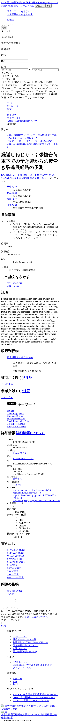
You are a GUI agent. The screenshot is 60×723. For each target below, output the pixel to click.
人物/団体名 (7, 37)
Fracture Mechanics (16, 418)
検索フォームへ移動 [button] (23, 5)
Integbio (52, 91)
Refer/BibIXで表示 (16, 562)
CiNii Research (20, 662)
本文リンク (7, 73)
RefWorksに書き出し (17, 550)
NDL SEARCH (14, 283)
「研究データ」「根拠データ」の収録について (31, 141)
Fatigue (10, 411)
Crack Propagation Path (18, 421)
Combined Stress (15, 416)
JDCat (54, 85)
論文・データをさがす (18, 11)
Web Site (9, 178)
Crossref (27, 82)
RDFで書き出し (15, 559)
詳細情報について (30, 433)
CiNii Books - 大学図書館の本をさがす (32, 665)
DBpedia (18, 91)
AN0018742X (19, 453)
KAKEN (30, 91)
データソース (8, 79)
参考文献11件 (37, 178)
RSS (15, 681)
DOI (3, 61)
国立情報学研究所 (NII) (25, 651)
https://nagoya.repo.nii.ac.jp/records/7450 (32, 490)
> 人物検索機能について (24, 121)
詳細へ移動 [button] (7, 5)
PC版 (3, 625)
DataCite (39, 82)
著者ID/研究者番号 (11, 43)
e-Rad (41, 91)
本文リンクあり (12, 76)
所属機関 (5, 49)
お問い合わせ (20, 648)
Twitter (16, 684)
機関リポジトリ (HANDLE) (37, 175)
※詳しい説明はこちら (36, 617)
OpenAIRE (18, 97)
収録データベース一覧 (24, 639)
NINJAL (8, 88)
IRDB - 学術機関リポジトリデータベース (34, 697)
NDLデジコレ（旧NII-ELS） (22, 85)
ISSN (3, 55)
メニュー (40, 6)
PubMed (8, 94)
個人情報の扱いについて (25, 645)
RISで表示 (12, 565)
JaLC (7, 82)
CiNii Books (39, 88)
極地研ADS (40, 94)
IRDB (16, 82)
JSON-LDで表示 (15, 577)
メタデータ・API (22, 668)
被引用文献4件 (21, 178)
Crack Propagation (15, 413)
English (10, 19)
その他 (10, 594)
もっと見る (7, 384)
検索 (48, 6)
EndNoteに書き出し (17, 553)
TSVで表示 (12, 571)
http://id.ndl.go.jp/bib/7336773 (27, 492)
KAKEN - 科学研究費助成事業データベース (35, 694)
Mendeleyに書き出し (17, 556)
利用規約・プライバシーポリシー (30, 642)
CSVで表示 (13, 574)
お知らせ (17, 678)
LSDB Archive (23, 94)
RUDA (44, 85)
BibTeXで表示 (14, 568)
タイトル (5, 31)
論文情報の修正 (15, 591)
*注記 (28, 377)
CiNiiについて (20, 636)
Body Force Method (16, 426)
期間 (3, 66)
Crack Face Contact (16, 424)
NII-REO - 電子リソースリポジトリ (31, 700)
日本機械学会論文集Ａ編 (20, 357)
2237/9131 (18, 479)
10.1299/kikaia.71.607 (23, 458)
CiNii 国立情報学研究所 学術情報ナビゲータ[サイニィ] (29, 2)
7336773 (17, 485)
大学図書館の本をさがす (20, 14)
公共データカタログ (38, 97)
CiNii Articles (23, 88)
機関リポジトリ (14, 175)
